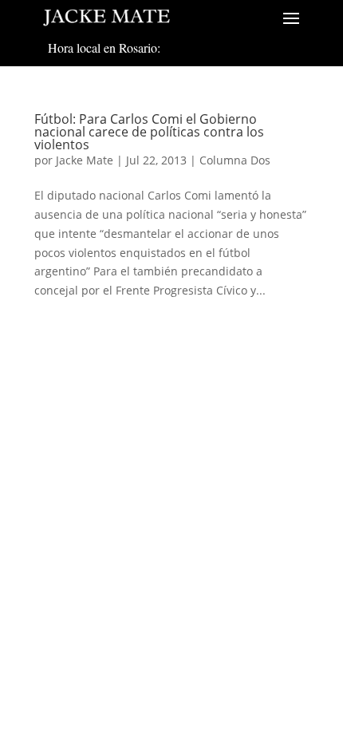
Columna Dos (234, 160)
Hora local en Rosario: (104, 47)
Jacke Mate (84, 160)
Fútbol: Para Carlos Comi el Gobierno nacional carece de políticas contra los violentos (149, 131)
